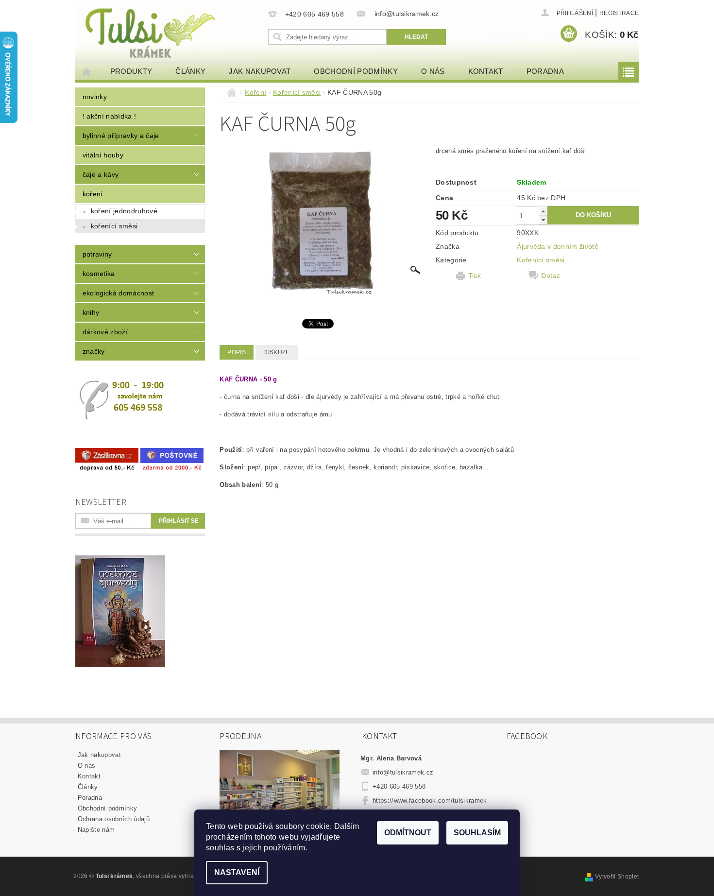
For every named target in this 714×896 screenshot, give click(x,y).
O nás (433, 71)
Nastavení (236, 872)
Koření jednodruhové (124, 211)
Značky (94, 351)
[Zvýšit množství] (543, 211)
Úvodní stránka (87, 71)
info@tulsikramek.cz (403, 772)
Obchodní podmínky (355, 71)
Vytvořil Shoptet (617, 876)
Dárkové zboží (105, 332)
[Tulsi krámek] (170, 32)
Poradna (545, 71)
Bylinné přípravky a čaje (121, 135)
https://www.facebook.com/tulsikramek (430, 800)
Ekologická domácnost (118, 293)
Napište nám (96, 829)
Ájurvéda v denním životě (557, 246)
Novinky (95, 97)
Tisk (474, 275)
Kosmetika (99, 273)
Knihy (91, 312)
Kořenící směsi (114, 226)
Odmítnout (407, 832)
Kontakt (485, 71)
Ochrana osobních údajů (114, 819)
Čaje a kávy (101, 174)
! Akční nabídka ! (109, 116)
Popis (236, 352)
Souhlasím (477, 832)
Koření (93, 194)
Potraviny (97, 254)
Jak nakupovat (259, 71)
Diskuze (276, 352)
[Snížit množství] (543, 219)
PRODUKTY (131, 71)
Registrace (619, 13)
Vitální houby (103, 155)
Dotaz (550, 275)
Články (190, 71)
